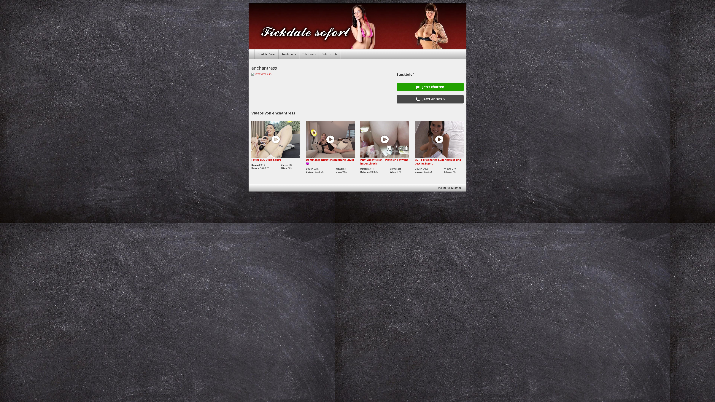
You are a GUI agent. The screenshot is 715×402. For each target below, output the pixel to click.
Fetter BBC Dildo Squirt (266, 160)
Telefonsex (309, 54)
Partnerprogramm (449, 187)
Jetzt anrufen (433, 99)
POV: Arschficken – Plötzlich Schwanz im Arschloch (384, 161)
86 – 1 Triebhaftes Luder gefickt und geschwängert (438, 161)
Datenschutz (329, 54)
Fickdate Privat (267, 54)
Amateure (288, 54)
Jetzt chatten (432, 86)
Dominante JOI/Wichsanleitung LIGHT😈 (330, 161)
